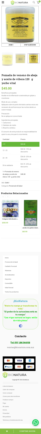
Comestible (8, 283)
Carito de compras (8, 389)
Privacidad (6, 413)
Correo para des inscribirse (11, 396)
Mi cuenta (6, 406)
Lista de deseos (8, 386)
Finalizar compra (8, 400)
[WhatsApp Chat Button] (35, 422)
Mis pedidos (7, 416)
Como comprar (7, 393)
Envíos (5, 410)
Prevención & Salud (15, 186)
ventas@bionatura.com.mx (20, 347)
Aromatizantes (10, 275)
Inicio (7, 258)
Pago (4, 403)
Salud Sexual (9, 287)
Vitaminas (8, 270)
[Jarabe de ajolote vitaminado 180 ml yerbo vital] (31, 201)
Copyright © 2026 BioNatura (20, 380)
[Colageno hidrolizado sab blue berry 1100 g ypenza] (10, 201)
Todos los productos (12, 292)
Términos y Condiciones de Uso (13, 420)
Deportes (8, 279)
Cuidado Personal (11, 266)
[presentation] (3, 196)
